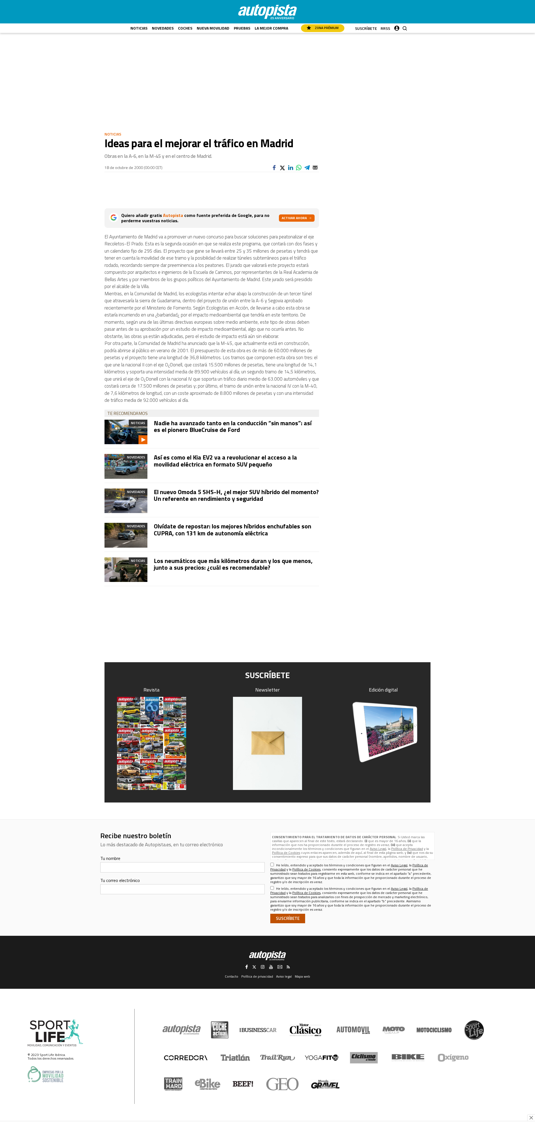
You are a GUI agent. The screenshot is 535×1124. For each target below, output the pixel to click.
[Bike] (408, 1057)
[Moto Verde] (393, 1030)
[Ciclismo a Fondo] (364, 1057)
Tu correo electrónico (120, 880)
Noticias (138, 28)
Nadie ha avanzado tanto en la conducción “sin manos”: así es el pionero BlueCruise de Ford (233, 426)
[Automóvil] (353, 1030)
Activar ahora (294, 218)
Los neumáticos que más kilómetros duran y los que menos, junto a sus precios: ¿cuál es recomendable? (233, 564)
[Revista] (151, 743)
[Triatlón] (234, 1057)
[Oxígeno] (454, 1057)
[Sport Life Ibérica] (55, 1033)
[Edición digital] (383, 732)
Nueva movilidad (213, 28)
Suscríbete (366, 28)
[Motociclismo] (434, 1030)
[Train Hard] (173, 1084)
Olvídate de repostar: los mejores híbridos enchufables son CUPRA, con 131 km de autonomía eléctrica (232, 529)
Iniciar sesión (396, 27)
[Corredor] (185, 1057)
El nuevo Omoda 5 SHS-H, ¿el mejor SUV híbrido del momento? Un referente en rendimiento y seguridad (236, 495)
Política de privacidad (257, 976)
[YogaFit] (321, 1058)
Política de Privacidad (407, 848)
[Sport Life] (474, 1030)
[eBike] (207, 1084)
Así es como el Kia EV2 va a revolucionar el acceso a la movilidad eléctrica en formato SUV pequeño (225, 461)
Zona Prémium (326, 27)
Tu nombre (110, 858)
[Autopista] (267, 11)
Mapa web (302, 976)
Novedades (163, 28)
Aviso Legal (378, 848)
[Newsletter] (267, 743)
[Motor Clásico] (305, 1030)
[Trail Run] (277, 1057)
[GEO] (282, 1084)
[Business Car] (258, 1030)
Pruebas (242, 28)
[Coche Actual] (219, 1030)
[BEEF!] (243, 1084)
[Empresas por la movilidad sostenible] (45, 1074)
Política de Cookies (286, 852)
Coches (185, 28)
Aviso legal (284, 976)
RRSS (385, 28)
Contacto (231, 976)
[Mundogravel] (325, 1084)
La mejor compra (271, 28)
